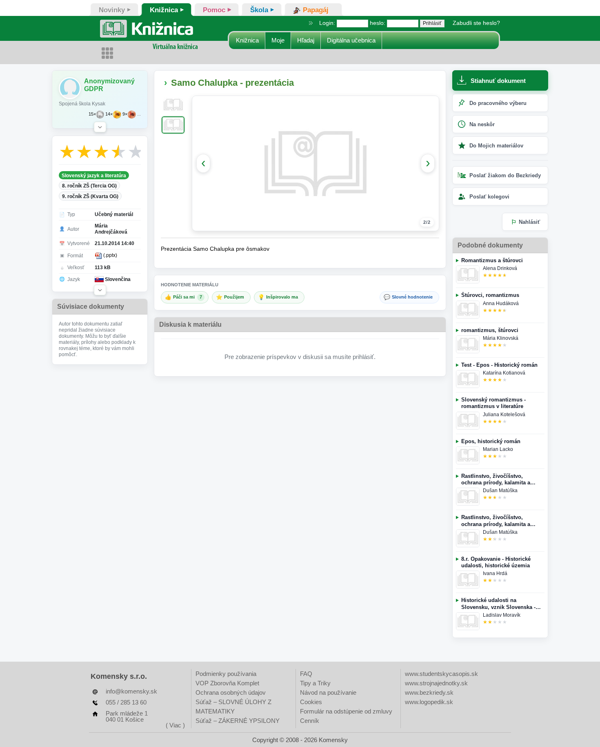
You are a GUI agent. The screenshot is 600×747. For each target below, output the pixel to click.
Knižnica (247, 40)
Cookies (311, 701)
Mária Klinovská (500, 338)
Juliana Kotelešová (504, 414)
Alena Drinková (500, 268)
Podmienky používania (226, 673)
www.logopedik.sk (429, 701)
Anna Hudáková (501, 303)
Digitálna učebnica (351, 40)
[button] (100, 127)
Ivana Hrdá (495, 573)
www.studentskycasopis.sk (441, 673)
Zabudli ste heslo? (476, 23)
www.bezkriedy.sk (429, 692)
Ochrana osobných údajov (231, 692)
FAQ (306, 673)
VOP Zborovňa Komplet (227, 683)
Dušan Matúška (500, 490)
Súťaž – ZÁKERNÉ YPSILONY (238, 720)
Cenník (309, 720)
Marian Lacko (498, 449)
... (139, 114)
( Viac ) (175, 725)
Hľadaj (305, 40)
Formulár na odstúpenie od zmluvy (346, 711)
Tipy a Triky (315, 683)
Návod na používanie (328, 692)
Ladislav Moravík (501, 615)
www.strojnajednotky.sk (436, 683)
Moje (277, 40)
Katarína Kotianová (504, 373)
